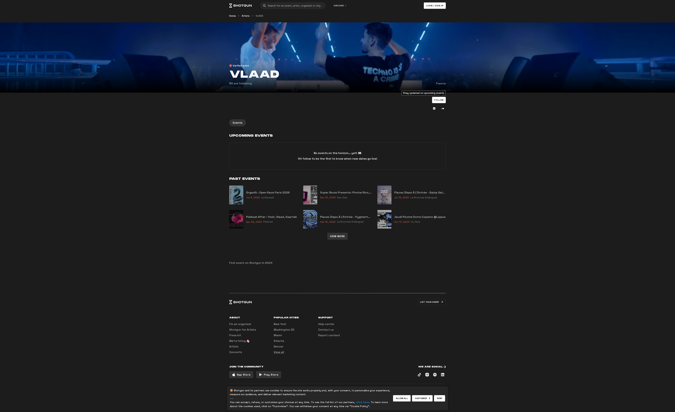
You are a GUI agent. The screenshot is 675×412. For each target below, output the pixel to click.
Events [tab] (237, 123)
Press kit (235, 335)
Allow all (402, 398)
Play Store (271, 374)
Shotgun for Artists (242, 329)
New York (280, 324)
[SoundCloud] (442, 108)
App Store (243, 374)
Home (232, 15)
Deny (439, 398)
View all (279, 352)
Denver (278, 346)
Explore (339, 5)
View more (337, 236)
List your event (429, 302)
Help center (326, 324)
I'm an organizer (240, 324)
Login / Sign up (435, 5)
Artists (246, 15)
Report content (329, 335)
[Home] (240, 6)
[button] (439, 100)
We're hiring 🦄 (239, 341)
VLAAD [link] (259, 15)
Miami (278, 335)
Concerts (235, 352)
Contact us (326, 329)
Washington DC (284, 329)
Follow (439, 100)
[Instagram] (434, 108)
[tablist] (337, 122)
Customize (421, 398)
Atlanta (279, 341)
